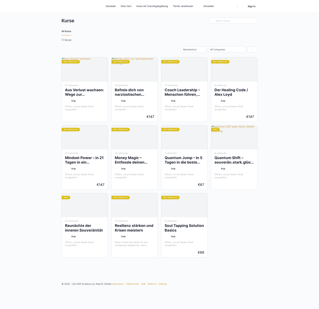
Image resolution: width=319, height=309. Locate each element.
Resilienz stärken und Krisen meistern (134, 227)
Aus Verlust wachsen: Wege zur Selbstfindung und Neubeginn (84, 92)
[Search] (232, 6)
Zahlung (162, 283)
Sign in (252, 6)
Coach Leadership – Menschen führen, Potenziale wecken (182, 92)
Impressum (118, 283)
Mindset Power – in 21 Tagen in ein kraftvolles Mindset (84, 160)
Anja (73, 100)
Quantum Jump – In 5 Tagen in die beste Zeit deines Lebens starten (183, 160)
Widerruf (151, 283)
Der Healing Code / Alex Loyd (231, 92)
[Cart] (242, 6)
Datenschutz (132, 283)
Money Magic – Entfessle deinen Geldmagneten (130, 160)
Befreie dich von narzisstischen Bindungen (129, 92)
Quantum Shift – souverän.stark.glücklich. (234, 160)
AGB (143, 283)
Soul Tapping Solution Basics (184, 227)
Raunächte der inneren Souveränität (84, 227)
